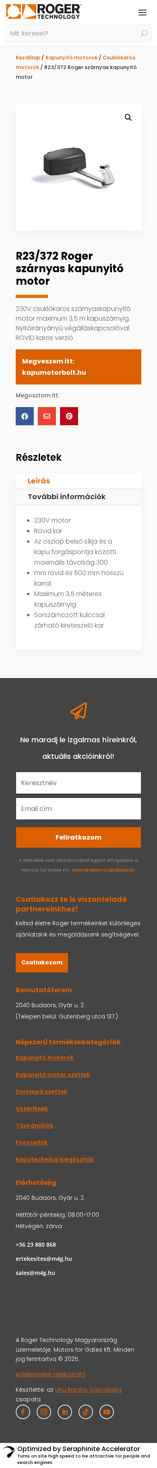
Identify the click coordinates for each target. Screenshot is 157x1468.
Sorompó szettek (41, 1092)
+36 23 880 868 (36, 1244)
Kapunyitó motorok (71, 57)
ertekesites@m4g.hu (44, 1258)
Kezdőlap (28, 57)
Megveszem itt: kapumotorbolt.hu (54, 367)
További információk (66, 496)
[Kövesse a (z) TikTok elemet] (85, 1412)
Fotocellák (32, 1142)
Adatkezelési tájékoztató (51, 1374)
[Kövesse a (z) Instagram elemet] (44, 1412)
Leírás (39, 481)
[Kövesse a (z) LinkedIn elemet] (65, 1412)
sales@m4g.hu (35, 1273)
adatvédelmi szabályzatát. (103, 870)
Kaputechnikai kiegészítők (55, 1159)
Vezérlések (32, 1109)
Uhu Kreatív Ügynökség (88, 1390)
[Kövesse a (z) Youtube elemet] (106, 1412)
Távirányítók (34, 1125)
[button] (128, 117)
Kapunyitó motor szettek (53, 1075)
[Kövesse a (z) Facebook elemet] (23, 1412)
